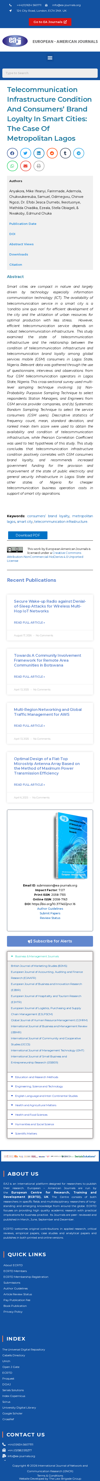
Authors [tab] (15, 181)
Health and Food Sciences (31, 1114)
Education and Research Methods (36, 1077)
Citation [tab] (15, 264)
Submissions (11, 1282)
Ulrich (6, 1361)
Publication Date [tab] (23, 224)
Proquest (8, 1378)
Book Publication (15, 1306)
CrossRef (8, 1419)
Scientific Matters (26, 1133)
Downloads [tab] (18, 254)
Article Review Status (17, 1294)
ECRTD (7, 1372)
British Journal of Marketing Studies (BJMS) (39, 966)
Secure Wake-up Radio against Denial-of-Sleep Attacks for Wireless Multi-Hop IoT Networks (50, 606)
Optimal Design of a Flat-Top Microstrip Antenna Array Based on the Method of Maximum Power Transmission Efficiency (47, 766)
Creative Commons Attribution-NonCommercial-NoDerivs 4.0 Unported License (45, 556)
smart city (25, 522)
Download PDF (28, 535)
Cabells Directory (13, 1355)
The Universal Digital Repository (23, 1349)
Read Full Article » (29, 622)
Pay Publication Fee (16, 1300)
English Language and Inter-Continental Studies (46, 1096)
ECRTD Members (15, 1271)
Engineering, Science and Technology (39, 1086)
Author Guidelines (50, 908)
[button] (50, 58)
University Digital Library (19, 1407)
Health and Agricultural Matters (35, 1105)
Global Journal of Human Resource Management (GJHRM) (49, 1020)
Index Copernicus (13, 1396)
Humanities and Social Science (34, 1124)
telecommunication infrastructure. (61, 522)
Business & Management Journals (37, 956)
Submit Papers (50, 913)
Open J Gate (10, 1367)
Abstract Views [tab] (21, 244)
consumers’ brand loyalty (48, 516)
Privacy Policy (13, 1311)
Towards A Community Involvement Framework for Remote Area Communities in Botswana (47, 660)
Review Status (50, 918)
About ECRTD (13, 1265)
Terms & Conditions (50, 1475)
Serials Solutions (13, 1390)
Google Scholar (12, 1413)
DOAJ (6, 1384)
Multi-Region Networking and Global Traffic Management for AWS (48, 712)
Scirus (6, 1401)
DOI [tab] (12, 234)
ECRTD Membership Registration (25, 1276)
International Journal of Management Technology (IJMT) (47, 1050)
